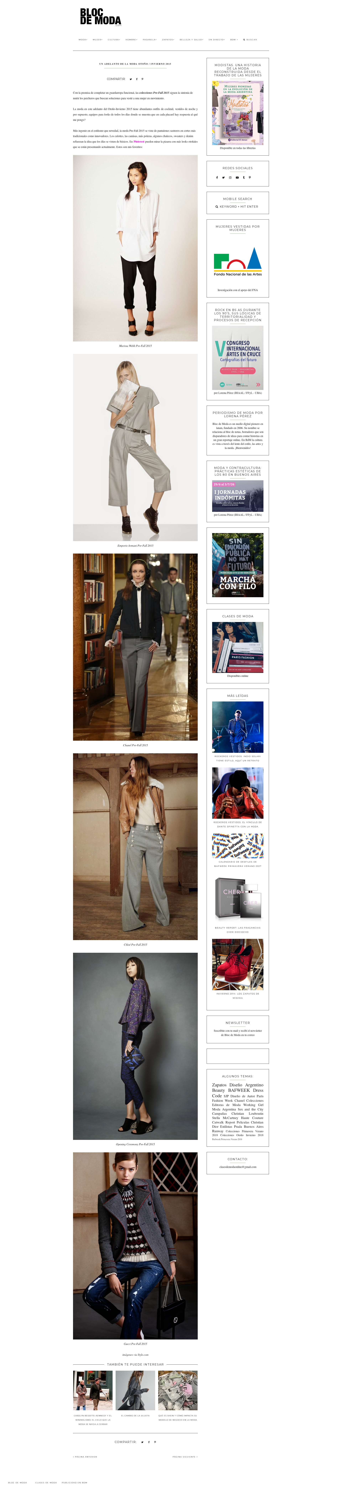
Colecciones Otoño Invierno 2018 (241, 1135)
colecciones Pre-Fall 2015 (154, 93)
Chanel (240, 1100)
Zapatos (167, 39)
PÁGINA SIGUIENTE (185, 1457)
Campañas (219, 1113)
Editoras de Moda (226, 1104)
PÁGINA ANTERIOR (85, 1457)
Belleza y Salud (191, 39)
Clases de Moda (46, 1483)
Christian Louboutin (247, 1113)
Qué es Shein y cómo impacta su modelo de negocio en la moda (178, 1418)
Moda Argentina (224, 1109)
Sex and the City (250, 1109)
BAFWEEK (239, 1090)
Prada (238, 1126)
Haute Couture (252, 1117)
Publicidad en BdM (74, 1483)
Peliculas (243, 1122)
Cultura (113, 39)
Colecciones (254, 1100)
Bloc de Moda (17, 1483)
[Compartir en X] (131, 79)
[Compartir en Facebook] (136, 79)
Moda (82, 39)
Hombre (131, 39)
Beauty (218, 1090)
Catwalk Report (223, 1122)
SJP (226, 1096)
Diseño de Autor (242, 1096)
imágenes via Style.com (135, 1354)
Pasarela (149, 39)
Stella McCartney (225, 1117)
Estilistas (226, 1126)
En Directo (216, 39)
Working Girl (253, 1104)
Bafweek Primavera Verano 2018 (227, 1139)
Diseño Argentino (246, 1085)
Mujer (97, 39)
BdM (233, 39)
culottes (119, 136)
